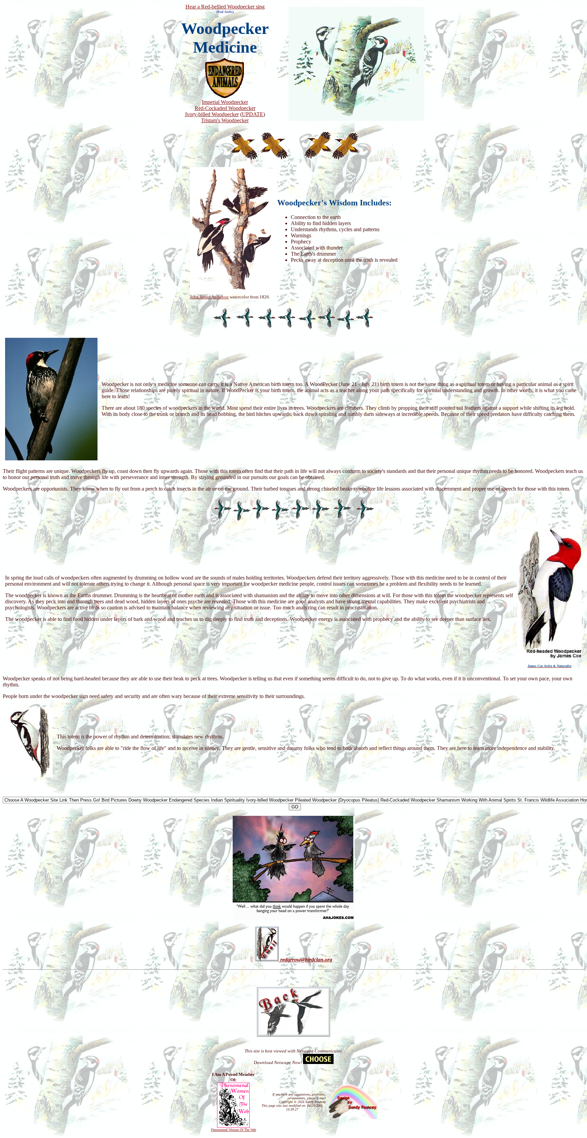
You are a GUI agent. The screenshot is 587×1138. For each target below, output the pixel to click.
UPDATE (252, 114)
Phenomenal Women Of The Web (233, 1130)
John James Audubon (209, 296)
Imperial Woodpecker (225, 102)
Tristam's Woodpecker (225, 120)
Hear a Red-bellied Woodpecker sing (225, 7)
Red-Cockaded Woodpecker (225, 108)
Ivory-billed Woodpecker (212, 114)
